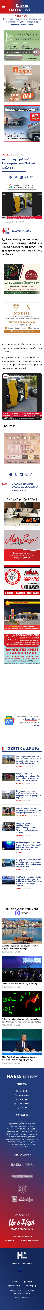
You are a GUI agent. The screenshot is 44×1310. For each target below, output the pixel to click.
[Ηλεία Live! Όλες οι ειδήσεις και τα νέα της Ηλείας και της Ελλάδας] (22, 7)
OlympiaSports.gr (14, 1285)
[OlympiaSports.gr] (22, 1176)
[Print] (31, 177)
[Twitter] (16, 177)
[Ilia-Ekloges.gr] (22, 1200)
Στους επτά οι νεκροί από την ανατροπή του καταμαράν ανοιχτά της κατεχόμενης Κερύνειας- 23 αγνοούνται (22, 21)
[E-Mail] (26, 177)
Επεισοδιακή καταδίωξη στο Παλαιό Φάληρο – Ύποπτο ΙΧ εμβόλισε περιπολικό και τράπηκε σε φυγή (28, 845)
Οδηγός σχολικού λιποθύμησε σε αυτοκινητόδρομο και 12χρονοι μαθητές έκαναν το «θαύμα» (28, 827)
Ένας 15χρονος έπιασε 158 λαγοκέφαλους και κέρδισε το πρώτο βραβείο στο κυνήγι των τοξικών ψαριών (29, 759)
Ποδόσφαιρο (21, 816)
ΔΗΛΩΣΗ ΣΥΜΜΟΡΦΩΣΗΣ (22, 1236)
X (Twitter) (23, 1095)
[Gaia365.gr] (22, 1188)
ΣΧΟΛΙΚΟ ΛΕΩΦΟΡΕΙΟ (25, 487)
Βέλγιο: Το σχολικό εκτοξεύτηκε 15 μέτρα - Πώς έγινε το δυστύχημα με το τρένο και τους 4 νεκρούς (28, 776)
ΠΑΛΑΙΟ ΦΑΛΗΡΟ (23, 483)
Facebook (23, 1091)
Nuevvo (27, 1297)
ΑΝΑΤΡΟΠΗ (19, 490)
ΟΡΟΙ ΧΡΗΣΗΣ (10, 1240)
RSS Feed (23, 1108)
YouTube (24, 1099)
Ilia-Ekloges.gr (31, 1285)
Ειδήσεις (36, 725)
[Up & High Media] (22, 1224)
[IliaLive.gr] (22, 1165)
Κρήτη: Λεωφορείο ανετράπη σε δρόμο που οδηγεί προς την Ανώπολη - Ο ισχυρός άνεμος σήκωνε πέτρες (29, 862)
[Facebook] (10, 177)
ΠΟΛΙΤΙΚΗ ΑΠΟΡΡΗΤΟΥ (30, 1240)
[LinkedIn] (21, 177)
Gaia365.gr (28, 1281)
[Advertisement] (22, 683)
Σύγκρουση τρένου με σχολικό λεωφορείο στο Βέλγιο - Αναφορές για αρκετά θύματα (28, 794)
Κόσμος (19, 783)
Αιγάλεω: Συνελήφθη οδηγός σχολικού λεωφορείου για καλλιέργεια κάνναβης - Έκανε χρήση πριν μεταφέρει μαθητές (29, 881)
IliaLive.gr (15, 1281)
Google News (31, 718)
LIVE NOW (22, 15)
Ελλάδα (6, 154)
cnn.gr (12, 425)
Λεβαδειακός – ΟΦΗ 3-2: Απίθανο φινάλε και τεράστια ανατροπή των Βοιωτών (28, 810)
